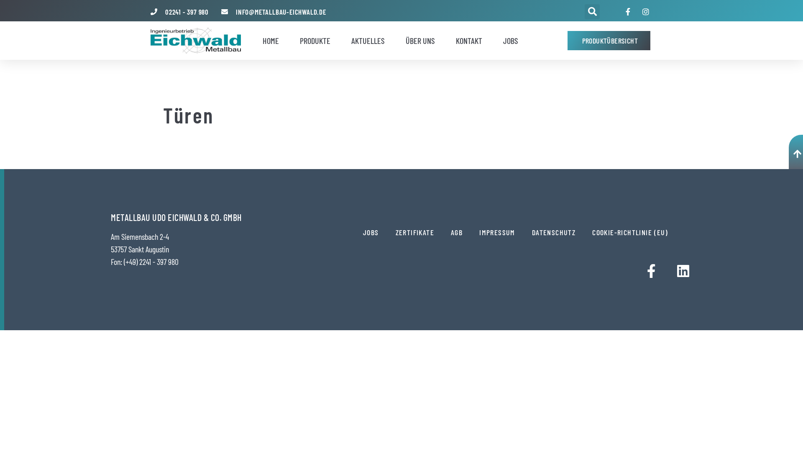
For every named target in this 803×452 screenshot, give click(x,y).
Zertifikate (415, 232)
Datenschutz (553, 232)
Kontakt (469, 41)
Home (271, 41)
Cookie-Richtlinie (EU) (630, 232)
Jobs (510, 41)
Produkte (315, 41)
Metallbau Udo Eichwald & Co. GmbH (176, 217)
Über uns (420, 41)
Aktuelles (368, 41)
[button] (592, 11)
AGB (457, 232)
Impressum (497, 232)
